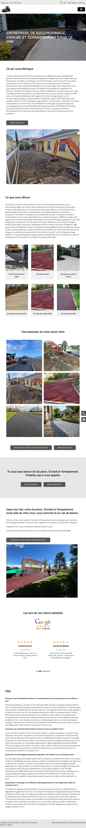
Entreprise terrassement (16, 313)
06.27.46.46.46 (15, 3)
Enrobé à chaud (42, 274)
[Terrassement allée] (68, 297)
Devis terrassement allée (16, 275)
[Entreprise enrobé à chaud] (68, 258)
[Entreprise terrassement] (16, 297)
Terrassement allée (68, 313)
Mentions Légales (6, 825)
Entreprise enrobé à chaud (68, 275)
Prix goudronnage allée (42, 313)
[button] (37, 671)
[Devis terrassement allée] (16, 258)
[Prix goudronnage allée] (42, 297)
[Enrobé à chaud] (42, 258)
